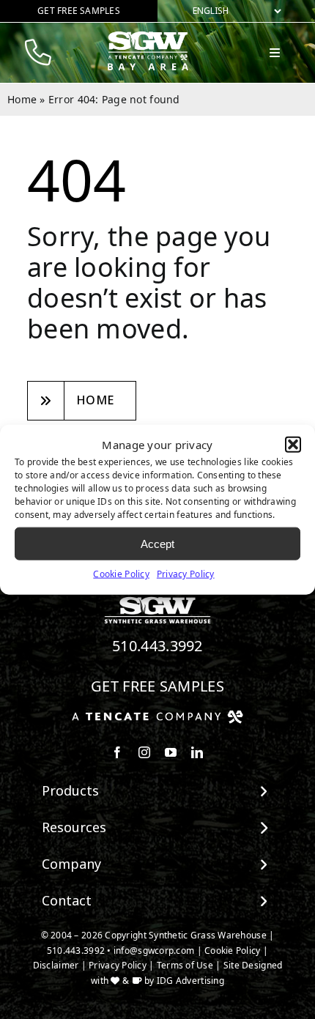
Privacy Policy (186, 574)
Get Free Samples (157, 686)
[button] (293, 444)
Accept (157, 543)
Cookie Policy (121, 574)
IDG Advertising (190, 980)
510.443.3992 (157, 646)
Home (22, 99)
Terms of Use (185, 965)
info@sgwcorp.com (154, 950)
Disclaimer (56, 965)
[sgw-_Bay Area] (150, 37)
